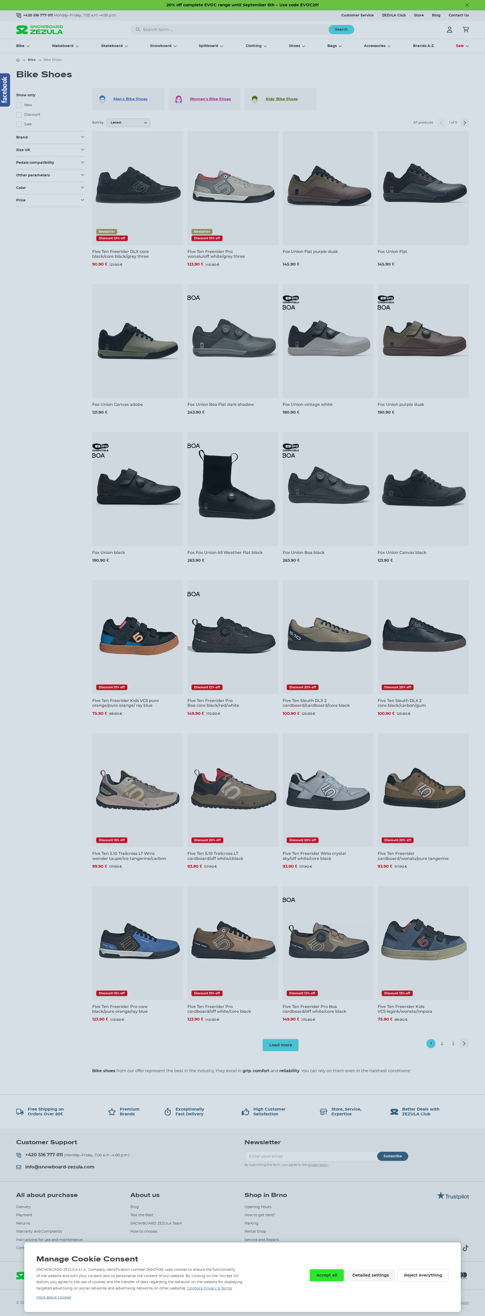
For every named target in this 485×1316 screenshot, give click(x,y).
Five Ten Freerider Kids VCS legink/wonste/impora (405, 1009)
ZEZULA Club (394, 15)
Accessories (374, 46)
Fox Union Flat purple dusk (310, 251)
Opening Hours (258, 1207)
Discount (32, 114)
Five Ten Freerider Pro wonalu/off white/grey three (216, 254)
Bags (332, 46)
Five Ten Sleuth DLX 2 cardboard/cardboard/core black (316, 703)
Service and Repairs (262, 1240)
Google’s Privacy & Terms (209, 1288)
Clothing (254, 46)
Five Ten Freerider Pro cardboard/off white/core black (219, 1009)
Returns (23, 1223)
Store (419, 15)
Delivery (23, 1207)
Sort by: (98, 122)
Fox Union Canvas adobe (117, 404)
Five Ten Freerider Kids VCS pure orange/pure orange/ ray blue (125, 703)
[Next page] (465, 123)
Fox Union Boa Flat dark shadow (220, 404)
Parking (251, 1223)
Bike (20, 46)
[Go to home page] (18, 60)
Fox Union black (108, 552)
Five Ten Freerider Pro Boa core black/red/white (213, 703)
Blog (436, 15)
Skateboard (112, 46)
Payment (24, 1215)
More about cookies (53, 1297)
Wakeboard (63, 46)
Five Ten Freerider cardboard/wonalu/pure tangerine (413, 856)
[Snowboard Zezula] (39, 29)
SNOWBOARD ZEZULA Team (156, 1223)
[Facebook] (5, 90)
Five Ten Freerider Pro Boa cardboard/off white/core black (314, 1009)
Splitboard (208, 46)
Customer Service (357, 15)
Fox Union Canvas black (402, 552)
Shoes (294, 46)
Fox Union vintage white (308, 404)
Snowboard (161, 46)
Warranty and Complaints (39, 1231)
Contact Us (459, 15)
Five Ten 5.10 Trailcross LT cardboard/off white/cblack (215, 856)
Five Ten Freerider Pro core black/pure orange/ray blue (120, 1009)
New (28, 105)
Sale (460, 46)
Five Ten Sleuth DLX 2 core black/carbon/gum (402, 703)
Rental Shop (255, 1231)
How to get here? (260, 1215)
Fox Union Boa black (304, 552)
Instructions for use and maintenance (49, 1240)
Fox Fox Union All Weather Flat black (225, 552)
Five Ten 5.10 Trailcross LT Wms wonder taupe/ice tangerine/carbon (129, 856)
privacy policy (318, 1164)
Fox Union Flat (392, 251)
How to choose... (144, 1231)
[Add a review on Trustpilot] (453, 1198)
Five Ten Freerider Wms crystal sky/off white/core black (314, 856)
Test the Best (141, 1215)
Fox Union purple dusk (401, 404)
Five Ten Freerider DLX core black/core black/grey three (120, 254)
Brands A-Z (423, 46)
